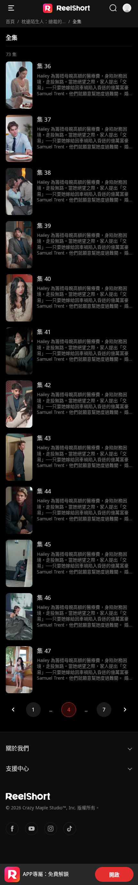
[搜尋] (112, 8)
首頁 (10, 21)
